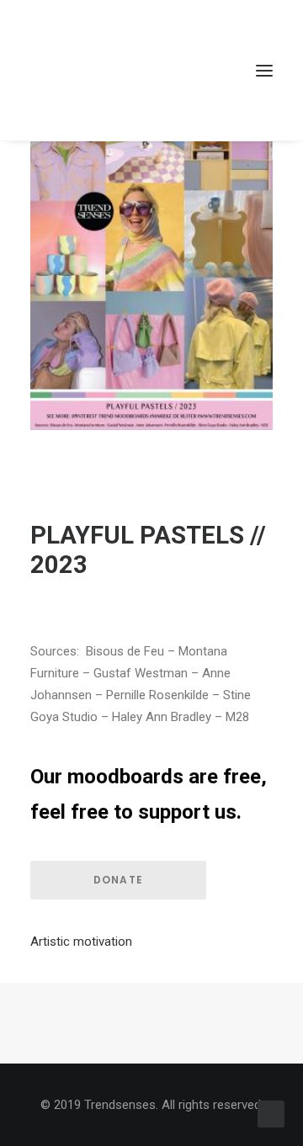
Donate (118, 880)
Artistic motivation (81, 941)
